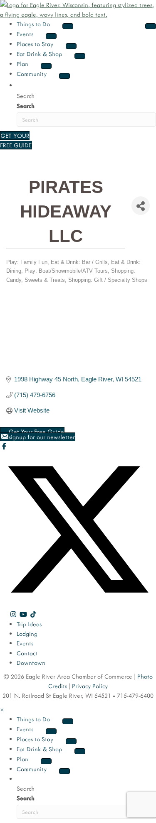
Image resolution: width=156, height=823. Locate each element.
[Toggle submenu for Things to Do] (67, 26)
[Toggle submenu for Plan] (46, 66)
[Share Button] (140, 205)
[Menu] (150, 26)
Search (26, 106)
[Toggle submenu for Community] (64, 76)
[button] (22, 85)
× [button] (2, 709)
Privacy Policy (90, 686)
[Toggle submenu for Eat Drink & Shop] (79, 56)
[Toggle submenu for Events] (51, 36)
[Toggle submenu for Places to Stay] (71, 46)
